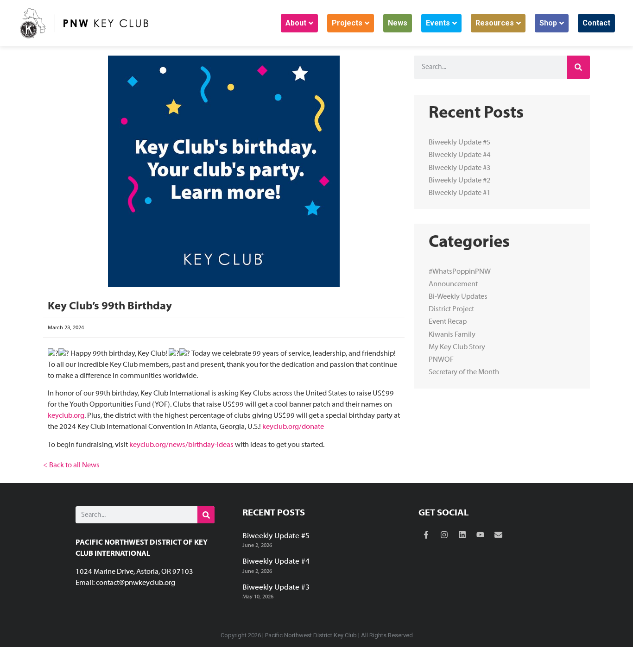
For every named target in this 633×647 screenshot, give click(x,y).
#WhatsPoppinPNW (460, 272)
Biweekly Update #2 (460, 180)
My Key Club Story (457, 347)
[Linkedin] (462, 535)
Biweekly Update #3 (460, 168)
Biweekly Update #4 (460, 155)
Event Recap (448, 322)
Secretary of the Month (464, 372)
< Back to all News (71, 465)
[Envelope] (498, 535)
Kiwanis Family (452, 335)
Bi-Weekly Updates (458, 297)
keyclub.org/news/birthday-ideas (181, 445)
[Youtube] (480, 535)
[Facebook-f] (426, 535)
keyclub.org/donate (293, 427)
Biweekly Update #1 (460, 193)
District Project (451, 309)
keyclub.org (66, 416)
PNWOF (441, 360)
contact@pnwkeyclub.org (135, 583)
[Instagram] (444, 535)
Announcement (453, 284)
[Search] (578, 67)
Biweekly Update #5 (460, 142)
